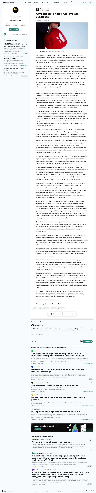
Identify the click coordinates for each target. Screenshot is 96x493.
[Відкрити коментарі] (58, 313)
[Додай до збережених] (26, 44)
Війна (40, 308)
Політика (46, 308)
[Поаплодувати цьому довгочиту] (51, 313)
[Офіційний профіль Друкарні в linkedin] (93, 490)
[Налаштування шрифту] (87, 9)
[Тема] (86, 2)
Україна (35, 308)
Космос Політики (15, 16)
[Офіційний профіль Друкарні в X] (91, 490)
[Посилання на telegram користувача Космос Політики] (5, 34)
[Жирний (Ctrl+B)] (32, 341)
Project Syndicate (52, 300)
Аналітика (61, 308)
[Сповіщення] (71, 2)
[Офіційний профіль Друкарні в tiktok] (89, 490)
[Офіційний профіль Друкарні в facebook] (86, 490)
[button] (70, 2)
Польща (53, 308)
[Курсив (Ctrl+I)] (35, 341)
